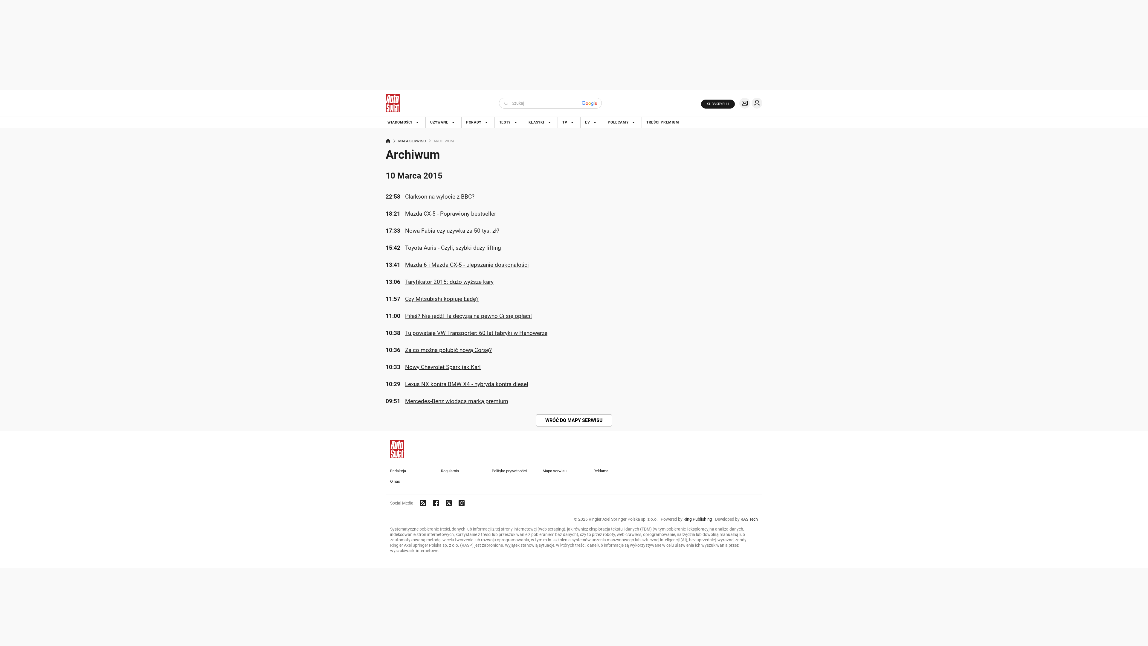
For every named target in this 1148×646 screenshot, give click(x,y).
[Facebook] (436, 503)
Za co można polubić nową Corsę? (448, 350)
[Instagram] (461, 503)
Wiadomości (399, 122)
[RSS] (423, 503)
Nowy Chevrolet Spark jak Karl (443, 367)
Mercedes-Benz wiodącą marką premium (456, 401)
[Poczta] (744, 103)
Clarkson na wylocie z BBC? (439, 196)
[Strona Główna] (393, 103)
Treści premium (662, 122)
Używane (439, 122)
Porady (473, 122)
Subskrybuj (718, 104)
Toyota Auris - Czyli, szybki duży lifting (453, 247)
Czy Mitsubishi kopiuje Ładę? (442, 298)
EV (587, 122)
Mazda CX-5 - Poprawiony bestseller (450, 213)
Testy (505, 122)
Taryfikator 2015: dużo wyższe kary (449, 281)
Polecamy (618, 122)
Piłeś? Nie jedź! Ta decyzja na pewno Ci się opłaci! (468, 316)
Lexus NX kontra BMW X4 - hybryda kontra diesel (466, 384)
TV (564, 122)
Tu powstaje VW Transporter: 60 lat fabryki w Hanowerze (476, 333)
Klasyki (536, 122)
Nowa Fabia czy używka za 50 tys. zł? (452, 230)
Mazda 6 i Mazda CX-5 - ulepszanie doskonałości (467, 264)
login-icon (757, 103)
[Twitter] (449, 503)
